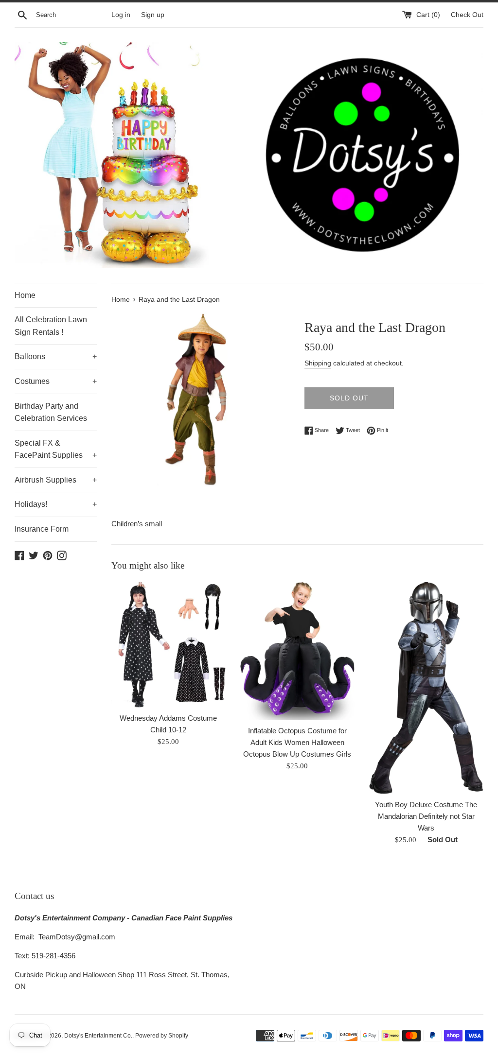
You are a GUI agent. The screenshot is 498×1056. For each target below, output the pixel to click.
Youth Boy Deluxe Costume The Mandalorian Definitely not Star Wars (426, 816)
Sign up (152, 14)
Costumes (56, 381)
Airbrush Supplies (56, 480)
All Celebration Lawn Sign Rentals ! (51, 325)
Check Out (467, 14)
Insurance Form (42, 529)
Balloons (56, 356)
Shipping (317, 363)
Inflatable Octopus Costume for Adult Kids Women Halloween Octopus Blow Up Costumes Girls (297, 742)
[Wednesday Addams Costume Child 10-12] (168, 645)
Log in (120, 14)
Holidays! (56, 504)
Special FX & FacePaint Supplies (56, 449)
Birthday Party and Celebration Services (51, 412)
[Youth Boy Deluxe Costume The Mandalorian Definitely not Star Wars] (426, 688)
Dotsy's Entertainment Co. (98, 1035)
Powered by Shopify (161, 1035)
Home (25, 295)
